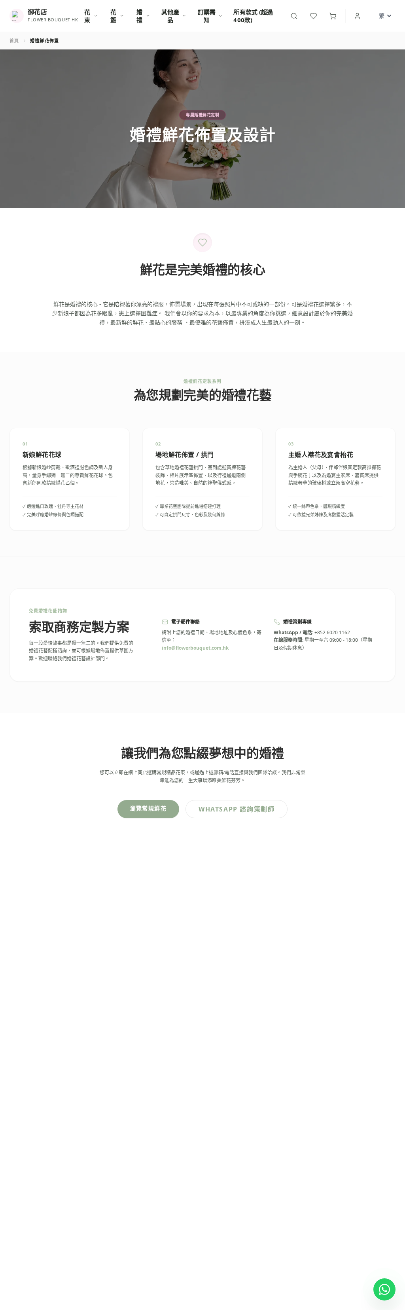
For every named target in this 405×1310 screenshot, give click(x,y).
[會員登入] (357, 16)
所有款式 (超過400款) (253, 16)
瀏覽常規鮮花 (148, 808)
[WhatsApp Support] (384, 1289)
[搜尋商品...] (294, 16)
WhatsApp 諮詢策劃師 (236, 809)
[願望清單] (313, 16)
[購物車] (333, 16)
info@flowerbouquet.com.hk (195, 648)
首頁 (14, 41)
